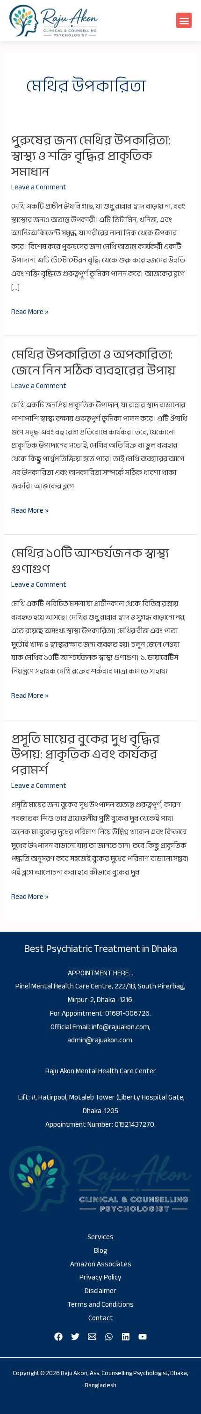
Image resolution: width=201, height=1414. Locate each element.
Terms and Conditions (100, 1304)
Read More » (30, 312)
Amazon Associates (100, 1264)
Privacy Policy (100, 1277)
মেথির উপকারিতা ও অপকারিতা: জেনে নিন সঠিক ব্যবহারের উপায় (93, 362)
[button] (184, 20)
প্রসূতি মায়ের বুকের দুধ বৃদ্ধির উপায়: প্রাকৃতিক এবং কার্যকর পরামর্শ (85, 754)
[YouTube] (142, 1336)
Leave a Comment (38, 187)
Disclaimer (100, 1291)
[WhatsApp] (109, 1336)
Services (100, 1237)
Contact (100, 1318)
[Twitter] (75, 1336)
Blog (101, 1250)
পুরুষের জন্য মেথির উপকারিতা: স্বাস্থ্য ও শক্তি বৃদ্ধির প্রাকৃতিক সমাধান (91, 156)
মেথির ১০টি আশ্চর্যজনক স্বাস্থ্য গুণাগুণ (90, 561)
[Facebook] (58, 1336)
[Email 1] (92, 1336)
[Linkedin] (126, 1336)
